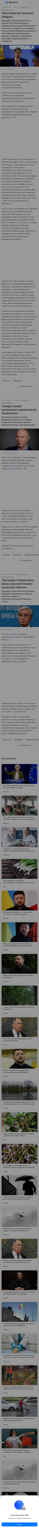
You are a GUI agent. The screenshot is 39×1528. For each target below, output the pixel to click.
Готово (19, 1524)
